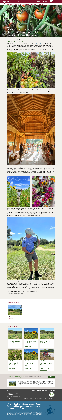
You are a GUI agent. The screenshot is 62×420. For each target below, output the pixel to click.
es (39, 1)
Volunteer (44, 390)
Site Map (53, 398)
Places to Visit (26, 4)
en (37, 1)
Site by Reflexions (38, 398)
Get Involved (18, 4)
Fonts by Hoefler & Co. (29, 398)
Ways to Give (34, 4)
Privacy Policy (47, 398)
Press (33, 390)
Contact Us (52, 390)
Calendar (43, 1)
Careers (38, 390)
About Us (41, 4)
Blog (47, 1)
